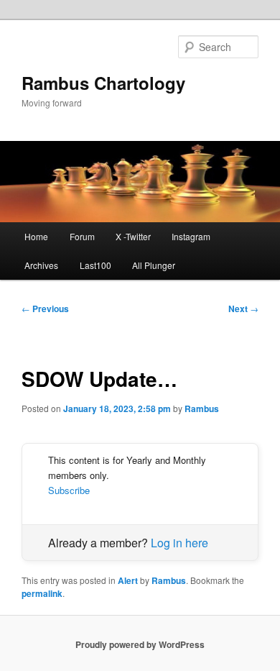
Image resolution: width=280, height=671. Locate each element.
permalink (42, 593)
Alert (128, 580)
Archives (41, 265)
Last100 (95, 265)
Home (36, 236)
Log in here (179, 542)
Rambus (202, 408)
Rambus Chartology (103, 82)
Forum (82, 236)
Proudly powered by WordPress (140, 644)
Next (243, 308)
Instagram (191, 236)
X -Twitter (133, 236)
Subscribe (69, 490)
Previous (45, 308)
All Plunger (153, 265)
